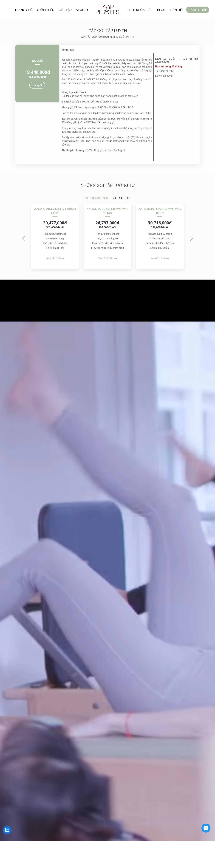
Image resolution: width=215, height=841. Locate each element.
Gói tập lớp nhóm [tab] (96, 197)
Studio (82, 10)
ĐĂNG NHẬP (197, 10)
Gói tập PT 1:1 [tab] (121, 197)
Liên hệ (176, 10)
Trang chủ (23, 10)
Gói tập (65, 10)
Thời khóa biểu (140, 10)
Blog (161, 10)
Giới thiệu (45, 10)
